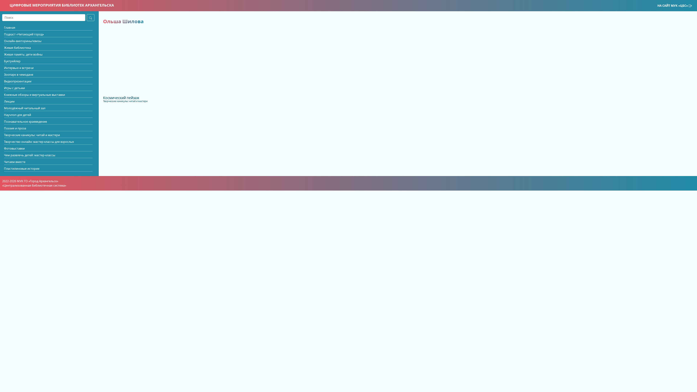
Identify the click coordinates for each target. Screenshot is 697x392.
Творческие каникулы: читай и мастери (32, 135)
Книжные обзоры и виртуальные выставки (34, 95)
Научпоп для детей (17, 115)
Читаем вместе (14, 162)
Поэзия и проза (15, 128)
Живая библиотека (17, 48)
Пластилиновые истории (21, 169)
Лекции (9, 101)
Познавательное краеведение (25, 122)
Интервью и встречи (19, 68)
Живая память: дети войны (23, 54)
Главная (9, 28)
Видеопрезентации (17, 81)
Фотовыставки (14, 148)
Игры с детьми (14, 88)
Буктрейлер (12, 61)
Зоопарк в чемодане (18, 75)
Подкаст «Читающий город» (24, 34)
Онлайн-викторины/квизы (22, 41)
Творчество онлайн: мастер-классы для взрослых (39, 142)
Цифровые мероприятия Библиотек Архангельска (61, 5)
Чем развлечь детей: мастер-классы (29, 155)
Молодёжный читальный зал (24, 108)
